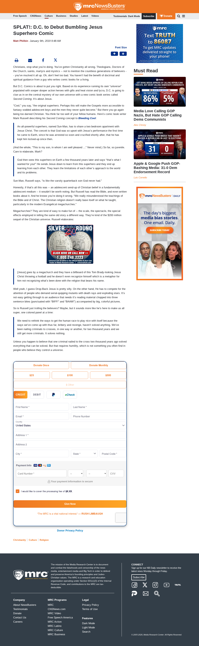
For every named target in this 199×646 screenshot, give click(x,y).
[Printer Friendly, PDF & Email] (30, 60)
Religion (44, 540)
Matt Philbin (20, 40)
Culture (33, 540)
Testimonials (120, 16)
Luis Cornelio (140, 177)
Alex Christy (140, 125)
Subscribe (148, 16)
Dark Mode (134, 16)
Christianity (19, 540)
